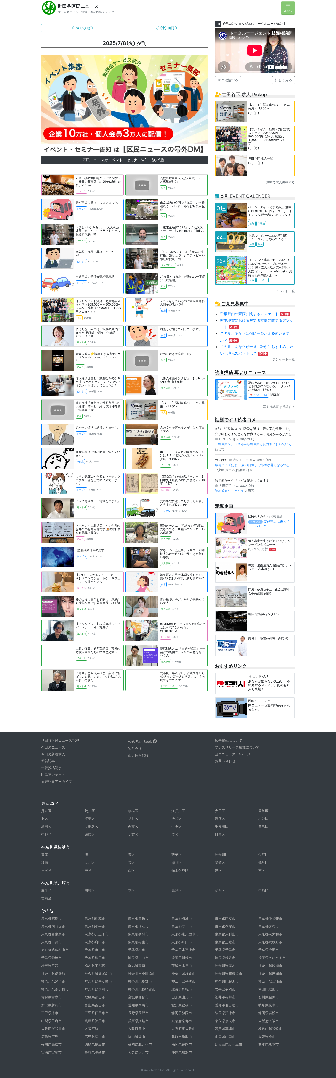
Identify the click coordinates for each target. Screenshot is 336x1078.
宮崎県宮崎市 (51, 1052)
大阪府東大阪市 (183, 1028)
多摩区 (220, 890)
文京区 (133, 834)
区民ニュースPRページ (232, 754)
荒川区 (90, 811)
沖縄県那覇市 (181, 1052)
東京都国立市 (225, 918)
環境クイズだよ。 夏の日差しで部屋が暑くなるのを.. (253, 465)
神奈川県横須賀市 (141, 989)
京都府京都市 (181, 1021)
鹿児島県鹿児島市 (228, 1044)
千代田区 (222, 827)
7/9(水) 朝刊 (165, 28)
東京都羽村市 (138, 934)
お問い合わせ (225, 761)
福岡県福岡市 (181, 1044)
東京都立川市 (181, 926)
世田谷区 (91, 827)
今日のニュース (53, 747)
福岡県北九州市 (140, 1044)
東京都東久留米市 (185, 934)
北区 (44, 819)
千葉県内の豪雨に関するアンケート (254, 313)
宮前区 (46, 898)
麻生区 (46, 890)
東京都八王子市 (97, 934)
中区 (88, 870)
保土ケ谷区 (180, 870)
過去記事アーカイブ (56, 781)
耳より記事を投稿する (279, 407)
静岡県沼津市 (225, 1013)
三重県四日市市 (97, 1013)
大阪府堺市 (93, 1028)
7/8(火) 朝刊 (84, 28)
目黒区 (220, 834)
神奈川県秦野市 (140, 981)
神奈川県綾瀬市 (270, 965)
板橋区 (133, 811)
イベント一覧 (285, 291)
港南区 (46, 862)
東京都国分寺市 (53, 926)
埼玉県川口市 (138, 958)
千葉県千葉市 (225, 950)
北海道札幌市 (181, 989)
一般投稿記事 (51, 768)
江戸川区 (178, 811)
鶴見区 (263, 862)
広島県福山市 (95, 1036)
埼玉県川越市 (181, 958)
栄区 (131, 862)
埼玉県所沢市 (51, 965)
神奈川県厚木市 (227, 965)
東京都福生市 (138, 942)
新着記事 (48, 761)
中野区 (46, 834)
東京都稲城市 (95, 918)
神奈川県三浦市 (270, 981)
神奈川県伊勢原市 (55, 973)
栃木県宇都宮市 (97, 965)
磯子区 (176, 854)
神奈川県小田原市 (141, 973)
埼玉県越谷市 (225, 958)
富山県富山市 (95, 1005)
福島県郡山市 (95, 997)
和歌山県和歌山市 (272, 1028)
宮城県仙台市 (138, 997)
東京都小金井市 (270, 918)
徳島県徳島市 (95, 1044)
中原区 (263, 890)
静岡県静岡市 (181, 1013)
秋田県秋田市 (268, 989)
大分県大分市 (138, 1052)
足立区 (46, 811)
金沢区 (263, 854)
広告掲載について (228, 740)
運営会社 (135, 748)
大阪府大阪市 (268, 1021)
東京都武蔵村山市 (55, 950)
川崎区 (90, 890)
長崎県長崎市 (95, 1052)
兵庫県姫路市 (138, 1021)
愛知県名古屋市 (227, 1005)
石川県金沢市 (268, 997)
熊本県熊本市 (268, 1044)
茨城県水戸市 (181, 965)
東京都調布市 (268, 926)
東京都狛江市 (138, 926)
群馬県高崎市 (138, 965)
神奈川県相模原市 (228, 973)
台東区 (133, 827)
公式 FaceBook (140, 741)
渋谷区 (176, 819)
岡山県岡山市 (138, 1036)
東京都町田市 (181, 942)
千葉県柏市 (136, 950)
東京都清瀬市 (181, 918)
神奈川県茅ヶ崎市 (98, 981)
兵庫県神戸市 (95, 1021)
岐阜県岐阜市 (268, 1005)
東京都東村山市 (227, 934)
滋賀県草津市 (225, 1028)
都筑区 (220, 862)
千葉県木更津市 (183, 950)
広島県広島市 (51, 1036)
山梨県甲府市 (51, 1021)
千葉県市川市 (95, 950)
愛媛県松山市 (268, 1036)
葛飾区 (263, 811)
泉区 (131, 854)
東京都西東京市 (53, 934)
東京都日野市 (51, 942)
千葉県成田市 (268, 950)
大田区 (220, 811)
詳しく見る (283, 80)
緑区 (218, 870)
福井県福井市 (225, 997)
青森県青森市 (51, 997)
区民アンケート (53, 774)
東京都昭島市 (51, 918)
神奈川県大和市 (97, 989)
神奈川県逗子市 (53, 981)
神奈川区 (222, 854)
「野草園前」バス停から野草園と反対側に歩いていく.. (254, 444)
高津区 (176, 890)
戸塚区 (46, 870)
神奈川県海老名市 (98, 973)
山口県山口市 (225, 1036)
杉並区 (263, 819)
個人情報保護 (138, 755)
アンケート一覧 (283, 359)
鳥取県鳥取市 (181, 1036)
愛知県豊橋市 (181, 1005)
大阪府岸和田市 (53, 1028)
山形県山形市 (181, 997)
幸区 (131, 890)
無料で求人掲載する (280, 182)
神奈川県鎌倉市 (183, 973)
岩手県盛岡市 (225, 989)
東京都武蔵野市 (270, 942)
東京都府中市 (95, 942)
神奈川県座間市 (270, 973)
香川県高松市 (51, 1044)
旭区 (88, 854)
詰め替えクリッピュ (230, 491)
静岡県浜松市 (268, 1013)
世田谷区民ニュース (78, 6)
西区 (131, 870)
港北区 (90, 862)
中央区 (176, 827)
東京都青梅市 (138, 918)
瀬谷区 (176, 862)
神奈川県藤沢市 (227, 981)
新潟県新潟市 (51, 1005)
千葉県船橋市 (51, 958)
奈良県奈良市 (225, 1021)
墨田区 (46, 827)
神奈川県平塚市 (183, 981)
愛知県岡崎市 (138, 1005)
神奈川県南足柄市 (55, 989)
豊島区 (263, 827)
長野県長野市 (138, 1013)
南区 (261, 870)
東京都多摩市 (225, 926)
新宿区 (220, 819)
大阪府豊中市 (138, 1028)
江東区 (90, 819)
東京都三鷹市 (225, 942)
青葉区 (46, 854)
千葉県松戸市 (95, 958)
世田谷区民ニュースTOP (60, 740)
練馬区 (90, 834)
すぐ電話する (228, 80)
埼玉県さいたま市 (272, 958)
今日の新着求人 (53, 754)
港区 (174, 834)
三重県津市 (49, 1013)
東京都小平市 (95, 926)
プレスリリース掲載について (237, 747)
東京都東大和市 (270, 934)
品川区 (133, 819)
